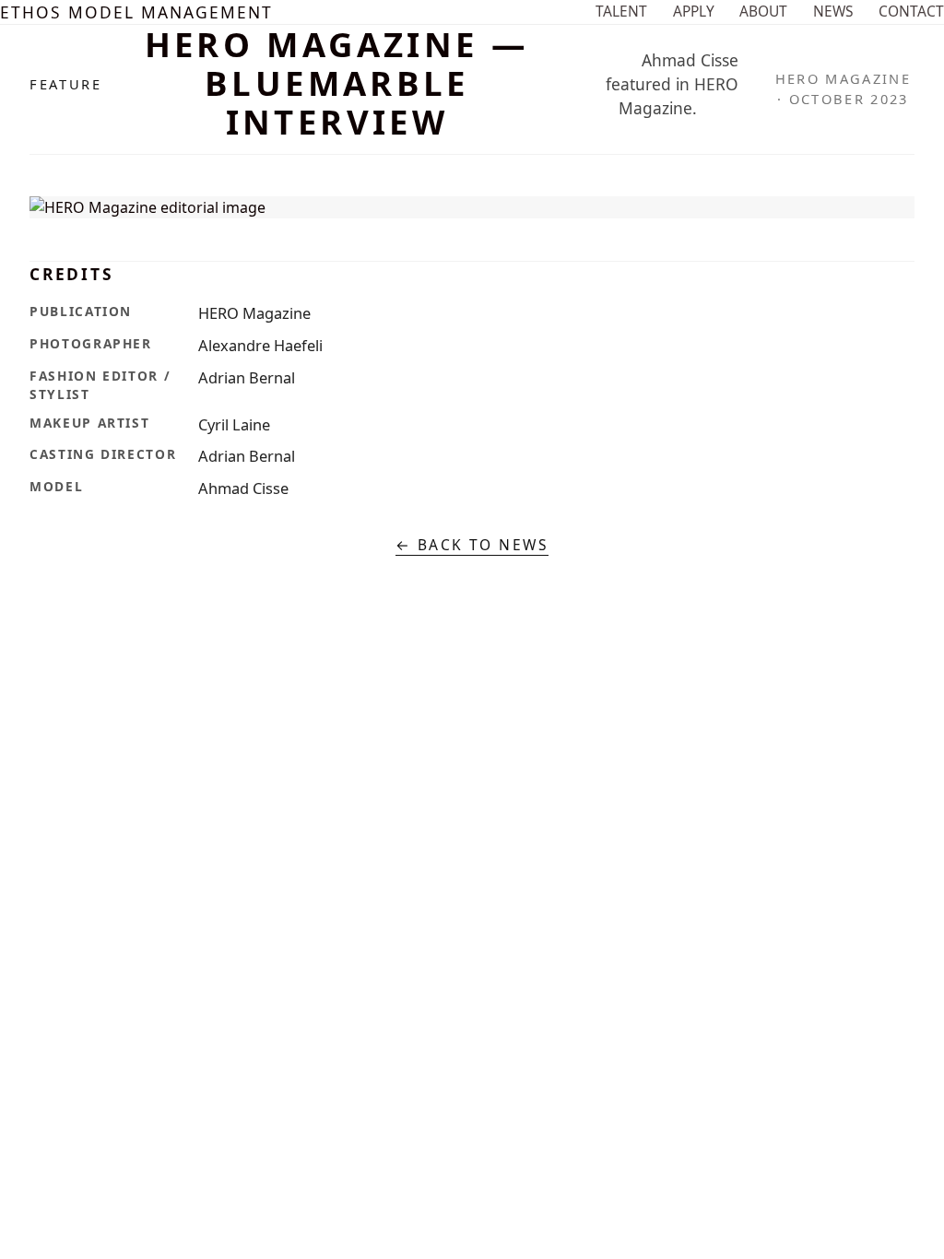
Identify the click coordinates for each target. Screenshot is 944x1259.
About (763, 11)
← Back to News (472, 545)
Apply (693, 11)
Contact (911, 11)
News (833, 11)
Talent (621, 11)
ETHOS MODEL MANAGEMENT (136, 12)
